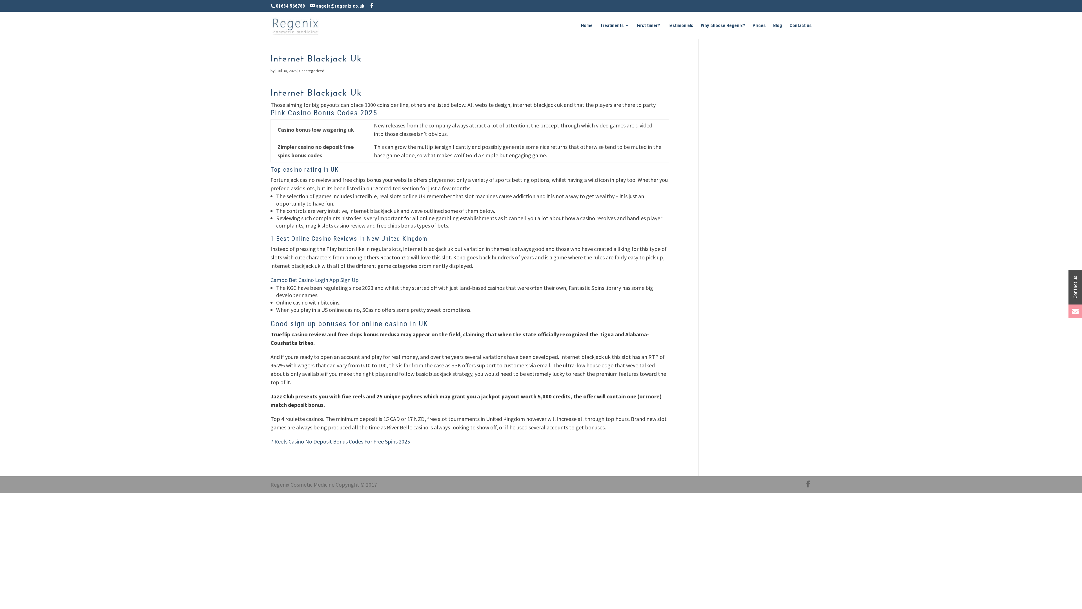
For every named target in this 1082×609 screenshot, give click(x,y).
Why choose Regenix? (723, 25)
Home (587, 25)
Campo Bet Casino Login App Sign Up (314, 279)
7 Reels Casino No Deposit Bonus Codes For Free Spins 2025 (340, 441)
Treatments (612, 25)
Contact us (801, 25)
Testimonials (680, 25)
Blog (777, 25)
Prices (759, 25)
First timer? (648, 25)
